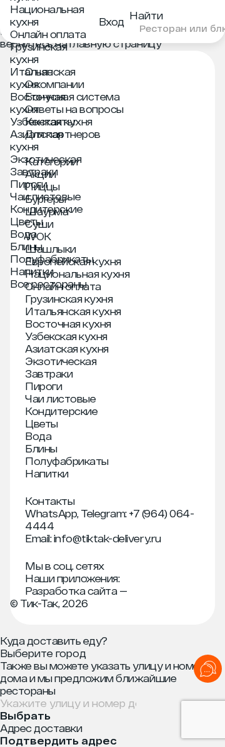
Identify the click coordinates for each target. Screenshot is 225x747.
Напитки (32, 271)
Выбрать (25, 716)
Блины (26, 246)
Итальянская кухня (73, 311)
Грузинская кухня (38, 53)
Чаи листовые (45, 196)
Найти (146, 15)
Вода (23, 234)
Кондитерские (46, 209)
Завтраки (34, 171)
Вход (111, 21)
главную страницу (115, 43)
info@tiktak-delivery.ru (107, 538)
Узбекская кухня (51, 121)
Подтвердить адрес (58, 741)
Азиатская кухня (36, 140)
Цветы (26, 221)
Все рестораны (48, 284)
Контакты (49, 501)
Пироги (28, 184)
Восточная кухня (38, 102)
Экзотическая (45, 159)
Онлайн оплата (48, 34)
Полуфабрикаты (52, 259)
